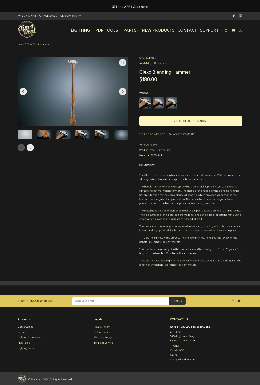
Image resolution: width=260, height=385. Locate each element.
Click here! (140, 7)
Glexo (153, 145)
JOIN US (177, 301)
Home (21, 44)
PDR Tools (24, 343)
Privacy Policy (102, 327)
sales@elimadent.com (182, 360)
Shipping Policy (103, 337)
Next (122, 91)
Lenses (22, 332)
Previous (23, 91)
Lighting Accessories (30, 337)
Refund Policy (102, 332)
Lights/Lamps (25, 327)
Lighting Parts (25, 348)
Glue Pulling (163, 150)
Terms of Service (103, 343)
